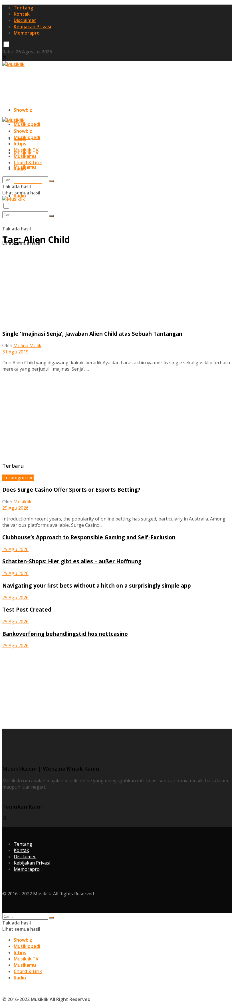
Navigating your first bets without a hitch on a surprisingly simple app (96, 585)
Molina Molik (27, 345)
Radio (20, 169)
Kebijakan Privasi (32, 26)
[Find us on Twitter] (4, 58)
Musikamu (25, 156)
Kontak (22, 14)
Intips (20, 143)
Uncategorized (18, 478)
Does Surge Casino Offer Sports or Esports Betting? (71, 489)
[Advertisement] (106, 80)
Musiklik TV (26, 150)
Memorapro (27, 33)
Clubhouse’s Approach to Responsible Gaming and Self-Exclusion (88, 537)
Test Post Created (26, 609)
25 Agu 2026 (15, 508)
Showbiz (23, 110)
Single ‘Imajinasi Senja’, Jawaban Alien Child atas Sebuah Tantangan (92, 333)
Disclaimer (25, 20)
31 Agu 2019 (15, 352)
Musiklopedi (27, 124)
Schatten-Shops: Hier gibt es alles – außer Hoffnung (72, 561)
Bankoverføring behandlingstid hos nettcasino (65, 633)
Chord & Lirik (28, 162)
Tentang (23, 8)
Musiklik (22, 502)
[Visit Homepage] (13, 64)
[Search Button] (51, 216)
